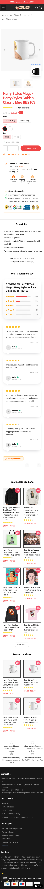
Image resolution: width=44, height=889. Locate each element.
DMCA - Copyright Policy (11, 814)
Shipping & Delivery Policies (12, 828)
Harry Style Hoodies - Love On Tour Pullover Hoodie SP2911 (11, 627)
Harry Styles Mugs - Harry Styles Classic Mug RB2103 (30, 682)
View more (22, 645)
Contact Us (6, 839)
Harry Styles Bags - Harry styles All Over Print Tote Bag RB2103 (11, 552)
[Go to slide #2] (28, 83)
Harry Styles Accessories (19, 15)
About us (5, 803)
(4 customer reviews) (22, 108)
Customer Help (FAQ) (10, 842)
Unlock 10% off (5, 878)
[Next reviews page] (39, 465)
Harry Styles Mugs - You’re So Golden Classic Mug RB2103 (31, 719)
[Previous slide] (4, 49)
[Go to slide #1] (16, 83)
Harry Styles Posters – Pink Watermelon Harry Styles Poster (32, 589)
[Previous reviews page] (27, 465)
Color (5, 125)
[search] (36, 7)
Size (4, 133)
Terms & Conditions (9, 807)
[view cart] (40, 7)
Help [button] (39, 886)
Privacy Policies (7, 810)
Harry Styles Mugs (9, 19)
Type (5, 117)
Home (3, 15)
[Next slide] (39, 49)
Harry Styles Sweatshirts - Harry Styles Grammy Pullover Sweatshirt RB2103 (30, 512)
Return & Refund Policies (11, 835)
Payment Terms (8, 832)
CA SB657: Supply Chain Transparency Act (18, 817)
